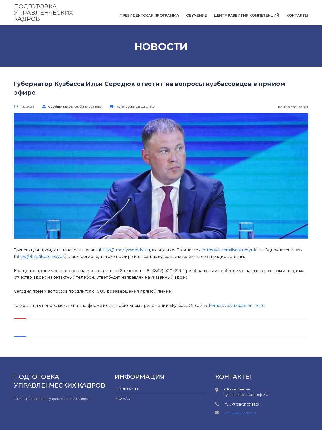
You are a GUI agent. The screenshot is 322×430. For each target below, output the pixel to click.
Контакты (297, 15)
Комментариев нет (292, 107)
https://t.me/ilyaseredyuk (124, 250)
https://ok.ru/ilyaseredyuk (40, 256)
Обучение (196, 15)
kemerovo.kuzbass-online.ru (237, 305)
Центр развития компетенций (246, 15)
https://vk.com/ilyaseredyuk (229, 250)
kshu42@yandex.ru (240, 413)
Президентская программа (149, 15)
